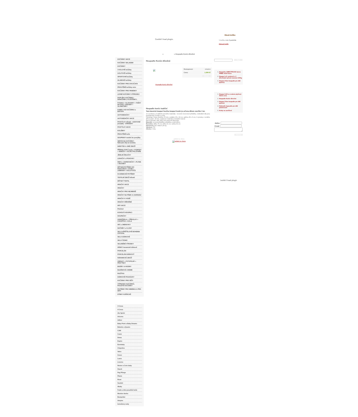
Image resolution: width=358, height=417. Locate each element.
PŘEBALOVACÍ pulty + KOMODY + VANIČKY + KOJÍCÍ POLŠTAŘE (129, 150)
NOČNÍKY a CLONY (124, 228)
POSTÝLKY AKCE (123, 127)
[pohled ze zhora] (179, 141)
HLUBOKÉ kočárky (124, 80)
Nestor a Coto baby (124, 365)
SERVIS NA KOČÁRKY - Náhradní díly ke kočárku (126, 142)
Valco (119, 351)
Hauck (119, 369)
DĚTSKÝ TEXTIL (123, 181)
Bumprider (121, 397)
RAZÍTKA (120, 273)
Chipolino (121, 348)
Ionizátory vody (123, 404)
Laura (119, 358)
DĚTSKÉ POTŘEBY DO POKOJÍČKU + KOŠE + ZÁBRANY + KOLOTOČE (126, 168)
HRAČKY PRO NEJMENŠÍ (126, 191)
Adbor (119, 320)
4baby (119, 386)
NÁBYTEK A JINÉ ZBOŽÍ (126, 146)
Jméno (217, 123)
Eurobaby (121, 344)
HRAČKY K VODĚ (123, 198)
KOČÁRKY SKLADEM (125, 63)
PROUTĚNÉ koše (123, 134)
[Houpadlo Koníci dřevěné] (162, 84)
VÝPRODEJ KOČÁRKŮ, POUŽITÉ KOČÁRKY (126, 284)
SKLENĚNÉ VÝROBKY (125, 244)
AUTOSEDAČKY (123, 115)
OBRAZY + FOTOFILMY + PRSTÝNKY (126, 262)
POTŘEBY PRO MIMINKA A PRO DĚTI (129, 290)
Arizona (120, 316)
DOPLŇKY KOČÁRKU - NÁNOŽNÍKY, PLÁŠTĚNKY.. (127, 98)
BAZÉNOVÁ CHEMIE (124, 270)
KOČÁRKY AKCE (123, 59)
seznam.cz (122, 411)
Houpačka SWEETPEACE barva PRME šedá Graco (230, 72)
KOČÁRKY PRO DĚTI (125, 280)
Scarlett (120, 383)
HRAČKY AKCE (123, 184)
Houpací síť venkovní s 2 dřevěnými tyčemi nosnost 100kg (230, 77)
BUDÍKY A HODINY (124, 266)
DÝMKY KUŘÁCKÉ (124, 294)
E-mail (217, 126)
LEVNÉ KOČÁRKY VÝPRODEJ (128, 94)
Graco (119, 355)
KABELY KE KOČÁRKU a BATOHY (126, 110)
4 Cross (120, 309)
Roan (119, 379)
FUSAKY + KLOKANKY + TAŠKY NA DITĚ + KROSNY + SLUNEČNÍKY (129, 104)
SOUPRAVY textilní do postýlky (128, 137)
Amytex (120, 400)
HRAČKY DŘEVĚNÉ (124, 202)
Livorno (120, 362)
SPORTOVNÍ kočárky (125, 77)
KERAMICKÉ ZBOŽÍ (124, 258)
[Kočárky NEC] (142, 10)
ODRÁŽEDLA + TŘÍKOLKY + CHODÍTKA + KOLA (127, 220)
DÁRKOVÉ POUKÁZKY (125, 277)
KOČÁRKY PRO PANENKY (127, 91)
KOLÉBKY (121, 130)
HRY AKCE (121, 205)
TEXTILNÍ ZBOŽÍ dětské (126, 177)
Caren (119, 334)
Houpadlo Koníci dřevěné (227, 98)
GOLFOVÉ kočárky (124, 73)
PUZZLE (120, 209)
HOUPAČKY (121, 216)
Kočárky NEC (156, 54)
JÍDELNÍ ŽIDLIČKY (124, 155)
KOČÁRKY (121, 66)
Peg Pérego (121, 372)
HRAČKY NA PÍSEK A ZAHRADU (129, 195)
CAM (119, 330)
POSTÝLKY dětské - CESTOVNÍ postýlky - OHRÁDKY (128, 122)
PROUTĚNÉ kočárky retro (126, 87)
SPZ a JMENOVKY (124, 224)
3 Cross (120, 306)
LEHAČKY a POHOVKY (125, 158)
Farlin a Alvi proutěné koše (127, 390)
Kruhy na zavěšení (225, 110)
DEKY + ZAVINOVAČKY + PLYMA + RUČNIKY (129, 162)
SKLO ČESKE (122, 240)
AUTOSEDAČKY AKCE (125, 118)
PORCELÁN (121, 251)
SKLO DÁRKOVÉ (123, 237)
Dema (119, 337)
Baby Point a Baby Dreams (127, 323)
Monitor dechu (122, 393)
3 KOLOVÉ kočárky (124, 70)
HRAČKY (120, 188)
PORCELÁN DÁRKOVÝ (125, 254)
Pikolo (119, 376)
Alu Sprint (121, 313)
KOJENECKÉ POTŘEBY (126, 174)
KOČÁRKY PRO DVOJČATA (127, 84)
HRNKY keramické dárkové (127, 247)
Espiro (119, 341)
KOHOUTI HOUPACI (124, 212)
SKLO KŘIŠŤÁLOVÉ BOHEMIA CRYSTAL (128, 232)
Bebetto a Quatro (123, 327)
